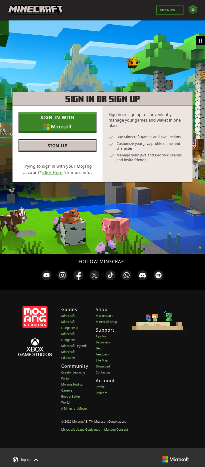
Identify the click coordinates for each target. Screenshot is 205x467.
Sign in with (57, 117)
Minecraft (68, 316)
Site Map (102, 360)
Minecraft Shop (106, 322)
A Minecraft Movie (74, 408)
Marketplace (104, 316)
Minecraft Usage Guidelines (80, 429)
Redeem (101, 393)
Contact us (103, 372)
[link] (47, 275)
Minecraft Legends (74, 346)
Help (99, 348)
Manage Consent (116, 429)
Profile (100, 387)
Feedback (102, 354)
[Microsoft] (175, 459)
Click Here (52, 172)
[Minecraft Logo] (35, 10)
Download (103, 366)
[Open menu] (193, 10)
